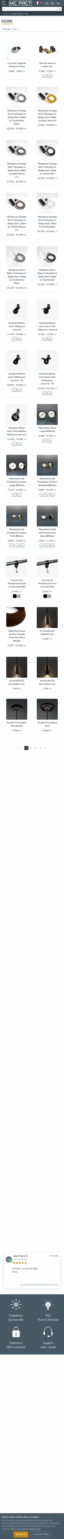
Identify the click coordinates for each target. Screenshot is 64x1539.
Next (61, 1272)
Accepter (21, 1534)
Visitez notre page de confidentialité (25, 1529)
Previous (2, 1272)
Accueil (5, 13)
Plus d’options (40, 1534)
